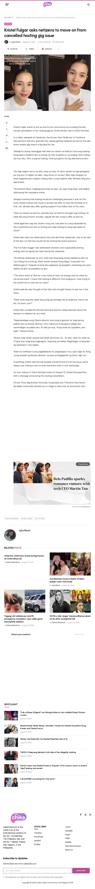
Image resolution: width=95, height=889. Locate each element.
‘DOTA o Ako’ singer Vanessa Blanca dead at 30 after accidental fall (70, 617)
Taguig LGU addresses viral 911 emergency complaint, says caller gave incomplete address (23, 619)
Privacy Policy (49, 877)
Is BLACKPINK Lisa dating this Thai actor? (37, 779)
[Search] (88, 4)
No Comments (45, 42)
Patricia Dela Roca (13, 562)
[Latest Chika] (47, 4)
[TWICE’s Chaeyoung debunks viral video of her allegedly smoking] (11, 755)
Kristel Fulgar (26, 518)
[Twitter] (6, 129)
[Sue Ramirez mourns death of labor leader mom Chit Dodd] (70, 563)
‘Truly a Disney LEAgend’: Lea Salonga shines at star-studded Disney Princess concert (52, 713)
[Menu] (7, 4)
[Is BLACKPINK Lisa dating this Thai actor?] (11, 782)
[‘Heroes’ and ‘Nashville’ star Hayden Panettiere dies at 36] (11, 742)
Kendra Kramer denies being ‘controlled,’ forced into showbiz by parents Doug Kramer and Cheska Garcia (53, 727)
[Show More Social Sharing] (58, 48)
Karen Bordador (11, 518)
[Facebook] (6, 123)
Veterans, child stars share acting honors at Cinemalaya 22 (24, 557)
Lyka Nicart (16, 42)
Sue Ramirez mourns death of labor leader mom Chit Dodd (67, 580)
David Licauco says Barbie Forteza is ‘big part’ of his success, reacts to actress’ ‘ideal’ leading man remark (53, 767)
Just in (8, 24)
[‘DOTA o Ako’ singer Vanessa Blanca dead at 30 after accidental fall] (70, 601)
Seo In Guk (39, 518)
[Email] (6, 148)
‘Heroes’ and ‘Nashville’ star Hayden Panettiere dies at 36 (44, 739)
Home (18, 17)
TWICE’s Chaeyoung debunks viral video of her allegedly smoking (48, 752)
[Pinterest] (6, 135)
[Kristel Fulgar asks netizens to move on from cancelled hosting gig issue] (47, 82)
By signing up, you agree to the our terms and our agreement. (34, 877)
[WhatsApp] (6, 141)
